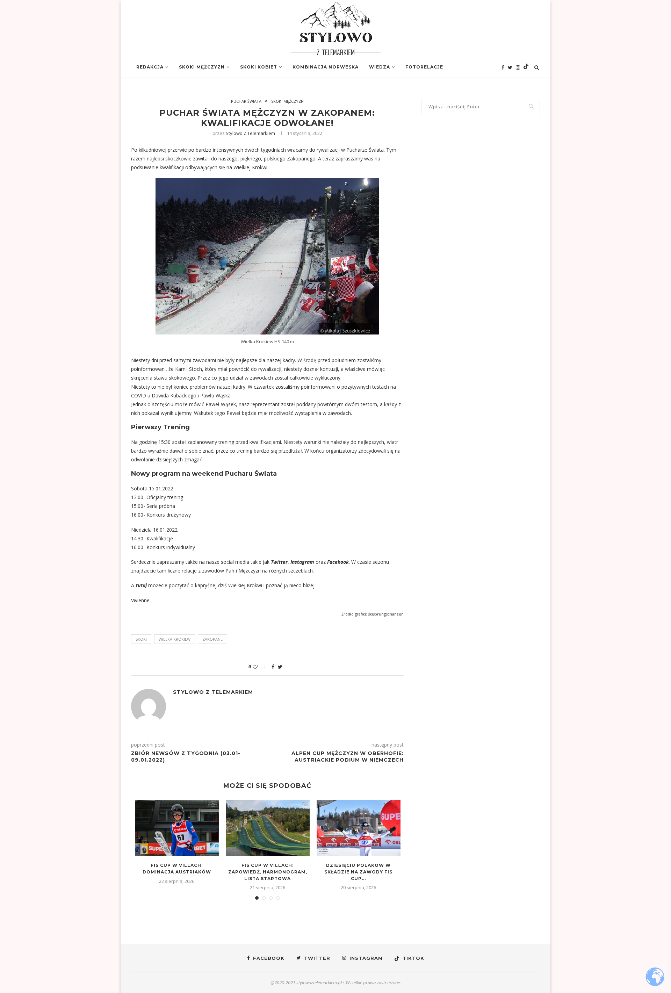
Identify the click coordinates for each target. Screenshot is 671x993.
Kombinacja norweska (326, 67)
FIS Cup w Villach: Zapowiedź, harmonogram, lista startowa (267, 872)
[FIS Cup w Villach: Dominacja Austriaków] (177, 828)
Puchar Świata (246, 101)
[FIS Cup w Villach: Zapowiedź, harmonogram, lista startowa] (268, 828)
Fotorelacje (424, 67)
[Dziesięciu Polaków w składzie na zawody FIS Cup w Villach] (359, 828)
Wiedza (379, 67)
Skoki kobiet (258, 67)
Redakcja (150, 67)
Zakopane (212, 639)
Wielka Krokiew (174, 639)
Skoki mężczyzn (202, 67)
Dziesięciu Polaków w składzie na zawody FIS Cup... (358, 872)
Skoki (141, 639)
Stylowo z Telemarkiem (250, 133)
